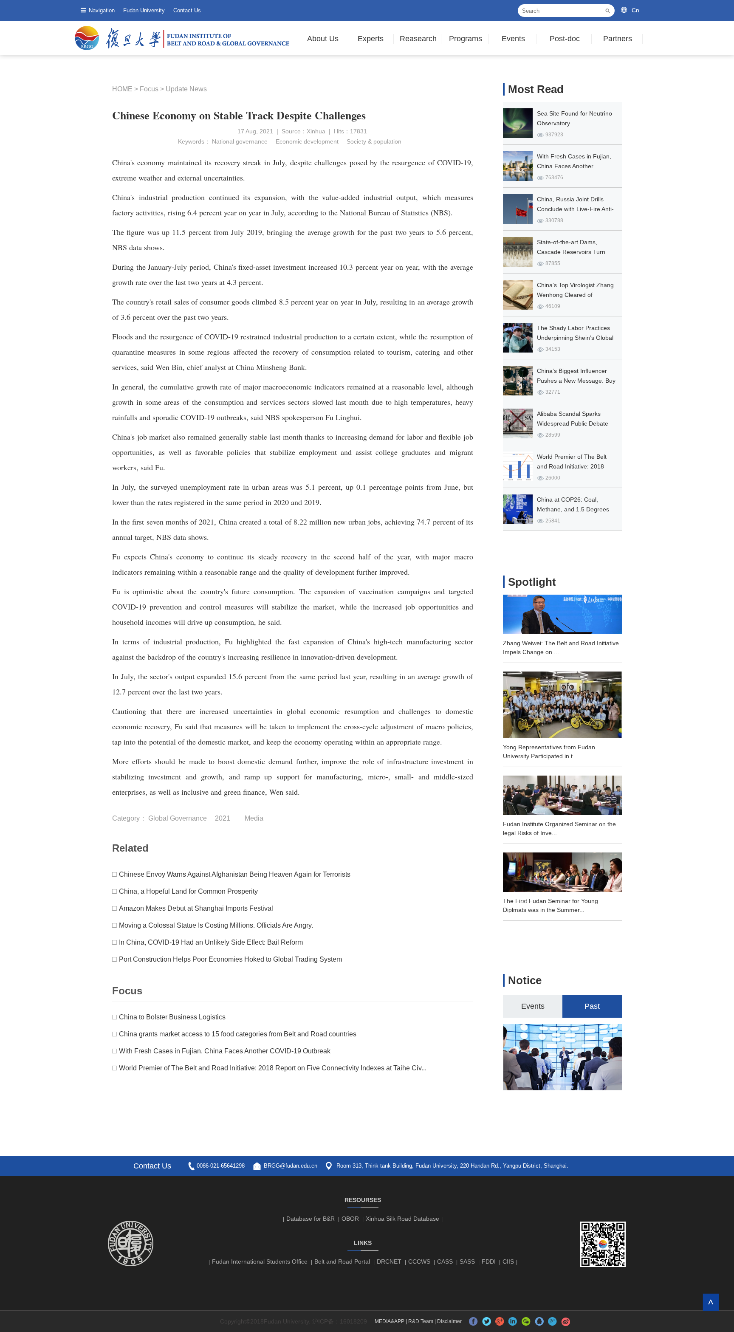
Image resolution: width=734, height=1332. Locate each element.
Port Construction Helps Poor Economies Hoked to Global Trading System (230, 959)
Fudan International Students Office (260, 1261)
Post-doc (565, 38)
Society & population (373, 141)
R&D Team (420, 1321)
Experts (371, 38)
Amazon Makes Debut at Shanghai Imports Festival (196, 908)
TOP (711, 1302)
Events (513, 38)
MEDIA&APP (389, 1321)
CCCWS (419, 1261)
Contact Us (187, 10)
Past (592, 1006)
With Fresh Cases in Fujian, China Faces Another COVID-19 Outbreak (224, 1051)
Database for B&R (310, 1218)
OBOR (350, 1218)
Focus (149, 89)
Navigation (102, 10)
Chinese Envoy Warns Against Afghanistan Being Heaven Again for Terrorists (234, 874)
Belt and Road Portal (342, 1261)
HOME (122, 89)
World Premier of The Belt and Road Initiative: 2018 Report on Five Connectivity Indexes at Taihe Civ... (272, 1068)
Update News (186, 89)
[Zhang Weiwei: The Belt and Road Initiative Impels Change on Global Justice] (562, 631)
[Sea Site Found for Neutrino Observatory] (518, 123)
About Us (323, 38)
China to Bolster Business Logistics (172, 1017)
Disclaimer (449, 1321)
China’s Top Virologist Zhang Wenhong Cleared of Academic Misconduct (575, 295)
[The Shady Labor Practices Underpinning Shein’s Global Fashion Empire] (518, 338)
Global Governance (177, 818)
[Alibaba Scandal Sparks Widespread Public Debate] (518, 423)
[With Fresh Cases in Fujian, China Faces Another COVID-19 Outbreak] (518, 166)
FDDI (489, 1261)
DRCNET (389, 1261)
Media (254, 818)
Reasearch (418, 38)
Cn (635, 10)
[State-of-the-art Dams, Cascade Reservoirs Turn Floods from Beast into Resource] (518, 252)
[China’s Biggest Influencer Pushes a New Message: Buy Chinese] (518, 380)
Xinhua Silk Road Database (402, 1218)
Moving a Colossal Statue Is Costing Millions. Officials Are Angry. (216, 925)
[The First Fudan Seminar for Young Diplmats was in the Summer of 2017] (562, 889)
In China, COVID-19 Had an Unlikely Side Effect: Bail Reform (211, 942)
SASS (467, 1261)
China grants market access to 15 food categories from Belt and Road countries (237, 1034)
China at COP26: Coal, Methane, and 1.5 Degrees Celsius (573, 509)
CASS (445, 1261)
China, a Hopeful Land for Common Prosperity (188, 891)
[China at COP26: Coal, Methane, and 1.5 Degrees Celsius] (518, 509)
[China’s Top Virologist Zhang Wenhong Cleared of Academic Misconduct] (518, 295)
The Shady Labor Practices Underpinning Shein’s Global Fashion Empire (575, 338)
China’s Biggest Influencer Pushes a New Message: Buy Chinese (576, 380)
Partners (617, 38)
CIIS (508, 1261)
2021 (222, 818)
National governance (240, 141)
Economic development (306, 141)
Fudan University (144, 10)
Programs (465, 38)
